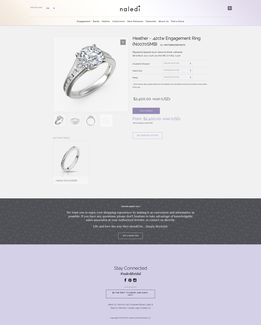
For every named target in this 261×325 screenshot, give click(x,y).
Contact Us (145, 308)
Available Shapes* (141, 64)
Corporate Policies (137, 304)
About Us (112, 304)
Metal (135, 78)
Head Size (137, 71)
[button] (123, 42)
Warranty (123, 308)
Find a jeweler (146, 111)
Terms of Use (123, 304)
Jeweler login (36, 7)
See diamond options (147, 135)
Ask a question (131, 236)
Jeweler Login (134, 308)
